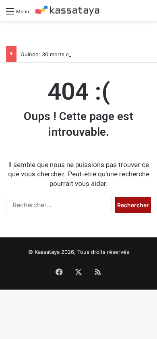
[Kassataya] (67, 11)
